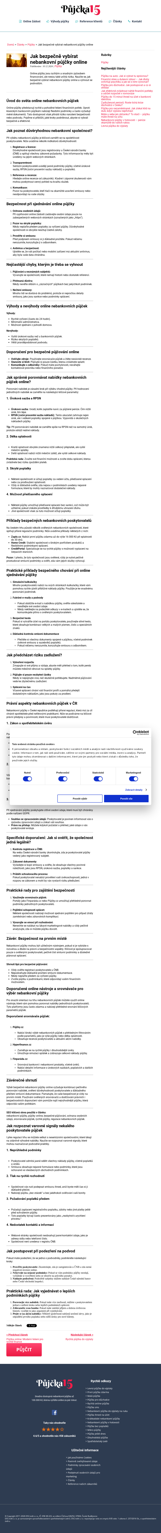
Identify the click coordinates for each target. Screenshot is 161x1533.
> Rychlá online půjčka (97, 1403)
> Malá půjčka (93, 1395)
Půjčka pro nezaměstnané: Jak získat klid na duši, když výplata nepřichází (125, 109)
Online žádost (31, 21)
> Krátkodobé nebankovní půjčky (103, 1418)
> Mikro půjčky (93, 1429)
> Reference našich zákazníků (81, 1483)
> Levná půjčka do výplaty (99, 1388)
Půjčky (31, 44)
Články (117, 21)
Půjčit (24, 1349)
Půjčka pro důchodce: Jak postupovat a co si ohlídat (126, 86)
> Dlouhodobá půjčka (97, 1437)
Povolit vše (126, 798)
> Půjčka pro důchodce (97, 1399)
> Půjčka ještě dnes (96, 1433)
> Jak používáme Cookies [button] (79, 1457)
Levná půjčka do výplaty (114, 125)
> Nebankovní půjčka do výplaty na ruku (107, 1411)
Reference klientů (91, 21)
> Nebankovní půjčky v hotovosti (102, 1422)
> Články (70, 1480)
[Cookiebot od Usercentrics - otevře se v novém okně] (135, 732)
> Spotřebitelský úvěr (97, 1441)
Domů (10, 44)
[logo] (80, 10)
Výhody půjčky (60, 21)
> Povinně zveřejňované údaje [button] (81, 1461)
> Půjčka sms (92, 1407)
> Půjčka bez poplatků (97, 1426)
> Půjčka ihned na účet (97, 1414)
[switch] (62, 778)
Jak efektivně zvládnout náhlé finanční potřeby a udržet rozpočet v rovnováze (127, 92)
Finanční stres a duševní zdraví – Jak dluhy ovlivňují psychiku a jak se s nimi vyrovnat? (125, 80)
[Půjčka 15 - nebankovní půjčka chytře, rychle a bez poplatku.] (54, 1384)
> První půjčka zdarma (97, 1392)
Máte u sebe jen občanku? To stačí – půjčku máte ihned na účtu (125, 115)
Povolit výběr (80, 798)
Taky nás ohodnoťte (54, 1429)
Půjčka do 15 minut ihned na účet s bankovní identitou (126, 98)
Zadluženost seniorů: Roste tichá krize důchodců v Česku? (122, 104)
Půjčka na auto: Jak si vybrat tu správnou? (124, 75)
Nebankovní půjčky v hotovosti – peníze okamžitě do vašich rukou (123, 121)
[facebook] (54, 1412)
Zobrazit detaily (134, 789)
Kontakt (137, 21)
